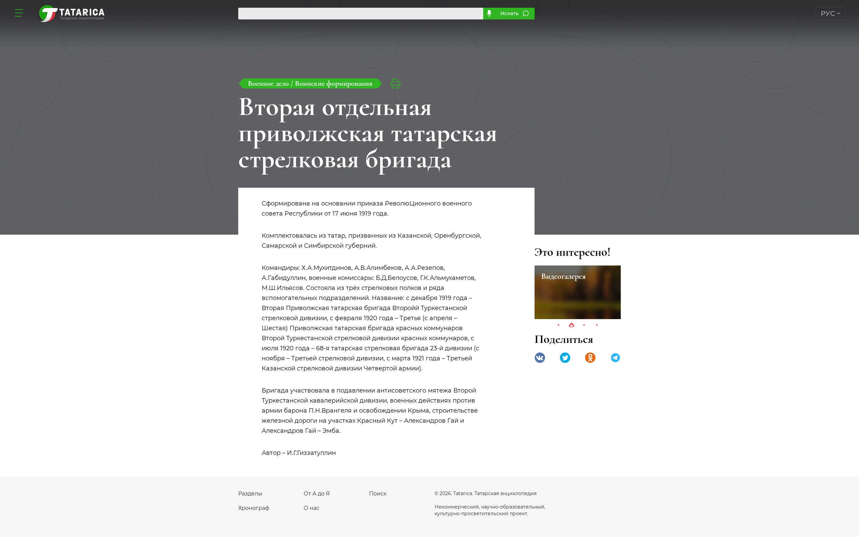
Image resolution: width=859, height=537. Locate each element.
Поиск (378, 493)
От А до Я (317, 493)
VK (540, 357)
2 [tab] (571, 325)
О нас (311, 508)
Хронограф (253, 508)
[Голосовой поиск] (489, 13)
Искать (509, 13)
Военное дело (269, 83)
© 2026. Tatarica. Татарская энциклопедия (486, 493)
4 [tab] (597, 325)
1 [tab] (558, 325)
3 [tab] (584, 325)
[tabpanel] (578, 292)
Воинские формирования (333, 83)
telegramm (615, 357)
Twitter (565, 357)
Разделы (250, 493)
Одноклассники (590, 357)
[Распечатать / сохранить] (395, 83)
